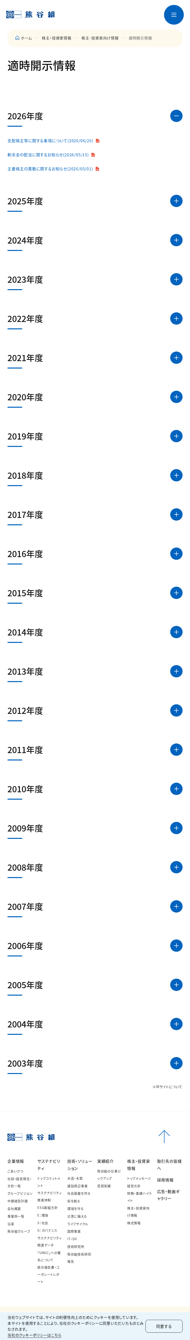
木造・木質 (75, 1178)
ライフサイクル (77, 1223)
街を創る (73, 1201)
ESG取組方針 (47, 1207)
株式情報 (134, 1222)
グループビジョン (19, 1193)
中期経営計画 (17, 1201)
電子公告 (125, 11)
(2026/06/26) (50, 140)
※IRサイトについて (167, 1086)
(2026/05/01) (50, 169)
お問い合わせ (104, 11)
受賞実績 (104, 1185)
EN (147, 11)
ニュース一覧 (82, 11)
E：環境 (42, 1215)
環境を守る (75, 1208)
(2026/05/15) (48, 155)
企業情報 (15, 1161)
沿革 (10, 1223)
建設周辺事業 (77, 1185)
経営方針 (134, 1185)
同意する (164, 1326)
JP (139, 11)
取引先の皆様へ (126, 21)
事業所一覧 (15, 1216)
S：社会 (42, 1222)
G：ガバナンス (47, 1230)
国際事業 (74, 1231)
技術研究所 (75, 1246)
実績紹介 (105, 1161)
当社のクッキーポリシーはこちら (34, 1335)
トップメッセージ (139, 1178)
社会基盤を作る (79, 1193)
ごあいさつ (15, 1171)
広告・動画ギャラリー (151, 21)
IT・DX (72, 1238)
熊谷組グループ (18, 1231)
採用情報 (137, 23)
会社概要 (14, 1208)
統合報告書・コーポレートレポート (48, 1274)
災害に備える (77, 1216)
